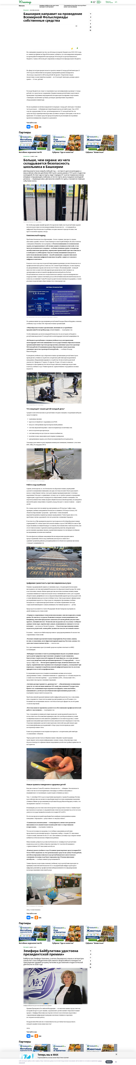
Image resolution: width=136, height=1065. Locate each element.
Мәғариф (26, 947)
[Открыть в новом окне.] (30, 126)
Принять (109, 1062)
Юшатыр (25, 2)
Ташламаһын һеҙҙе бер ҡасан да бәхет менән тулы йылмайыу (75, 6)
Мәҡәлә (21, 6)
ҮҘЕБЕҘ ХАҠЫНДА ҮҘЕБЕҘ (99, 2)
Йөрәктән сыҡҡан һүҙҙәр (109, 2)
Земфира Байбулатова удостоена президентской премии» (49, 6)
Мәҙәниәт (26, 10)
